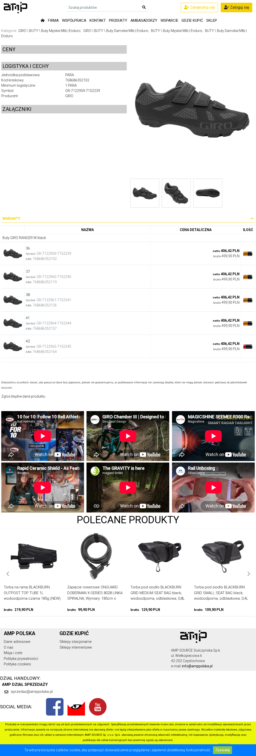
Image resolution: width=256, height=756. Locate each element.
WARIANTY (11, 219)
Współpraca (74, 20)
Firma (53, 20)
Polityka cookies (17, 664)
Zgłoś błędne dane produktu (23, 396)
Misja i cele (13, 653)
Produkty (118, 20)
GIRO (22, 31)
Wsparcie (169, 20)
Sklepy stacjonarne (76, 641)
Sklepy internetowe (76, 647)
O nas (8, 647)
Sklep (211, 20)
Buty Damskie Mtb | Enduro (127, 31)
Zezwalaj (222, 750)
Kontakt (98, 20)
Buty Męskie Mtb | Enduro (60, 31)
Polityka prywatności (21, 658)
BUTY (33, 31)
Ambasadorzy (143, 20)
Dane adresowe (17, 641)
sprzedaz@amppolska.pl (32, 691)
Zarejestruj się (202, 7)
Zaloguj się (239, 7)
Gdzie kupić (192, 20)
